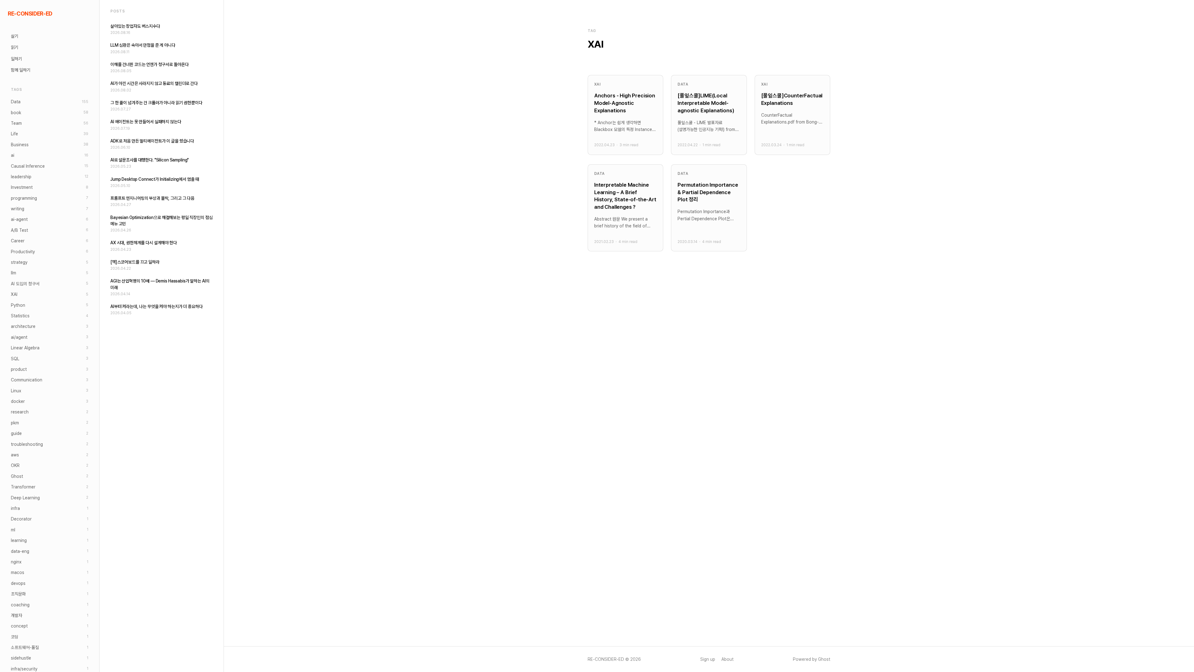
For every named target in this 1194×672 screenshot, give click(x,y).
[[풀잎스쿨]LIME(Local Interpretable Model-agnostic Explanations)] (708, 115)
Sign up (707, 659)
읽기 (14, 47)
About (727, 659)
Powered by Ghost (811, 659)
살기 (14, 36)
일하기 (16, 58)
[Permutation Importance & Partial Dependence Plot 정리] (708, 208)
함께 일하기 (20, 70)
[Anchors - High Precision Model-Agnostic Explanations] (625, 115)
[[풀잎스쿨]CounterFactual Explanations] (792, 115)
